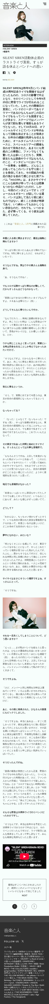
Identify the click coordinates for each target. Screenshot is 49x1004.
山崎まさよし (15, 987)
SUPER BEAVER (25, 971)
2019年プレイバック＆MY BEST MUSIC (21, 990)
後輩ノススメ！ (35, 973)
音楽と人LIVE (21, 964)
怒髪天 (27, 954)
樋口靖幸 (11, 80)
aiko (32, 995)
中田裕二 (24, 966)
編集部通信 (18, 954)
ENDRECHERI (22, 983)
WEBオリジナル (26, 951)
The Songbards (19, 997)
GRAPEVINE (28, 961)
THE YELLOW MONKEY (14, 975)
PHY (31, 964)
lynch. (12, 983)
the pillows (31, 975)
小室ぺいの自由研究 (12, 961)
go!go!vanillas (10, 971)
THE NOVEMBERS (23, 992)
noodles (33, 969)
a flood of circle (36, 959)
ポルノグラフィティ (31, 987)
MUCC (33, 966)
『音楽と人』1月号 (21, 224)
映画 (36, 964)
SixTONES (17, 980)
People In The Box (30, 985)
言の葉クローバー (11, 956)
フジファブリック (19, 973)
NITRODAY (9, 964)
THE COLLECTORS (19, 969)
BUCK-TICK (37, 954)
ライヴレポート (10, 951)
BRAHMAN (28, 980)
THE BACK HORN (25, 978)
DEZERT (25, 959)
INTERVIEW (8, 45)
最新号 (37, 951)
